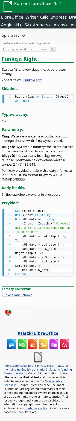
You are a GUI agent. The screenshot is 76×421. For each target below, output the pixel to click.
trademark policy (36, 408)
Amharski (42, 25)
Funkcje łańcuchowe (17, 295)
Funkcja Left (32, 80)
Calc (44, 17)
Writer (31, 17)
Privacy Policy (45, 366)
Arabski (61, 25)
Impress (58, 17)
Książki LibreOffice (38, 333)
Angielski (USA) (16, 25)
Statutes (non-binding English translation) (36, 367)
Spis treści (11, 35)
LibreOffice (12, 17)
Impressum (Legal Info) (19, 366)
